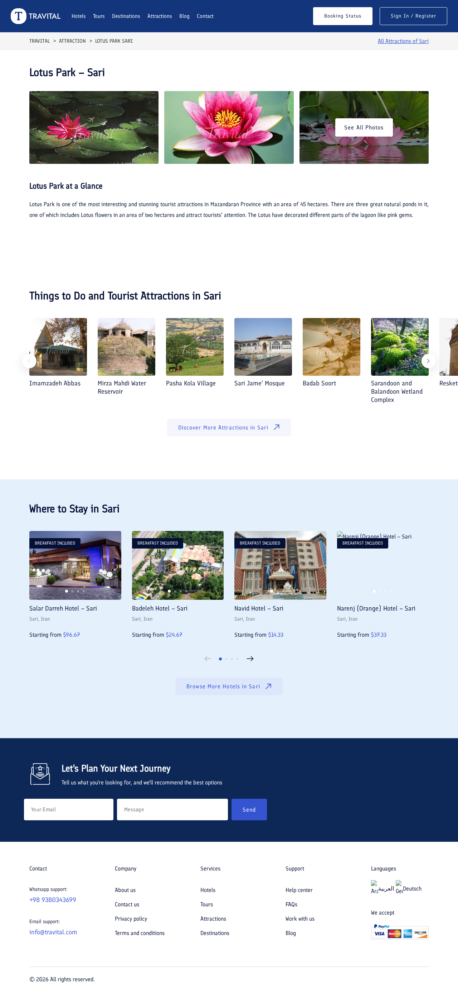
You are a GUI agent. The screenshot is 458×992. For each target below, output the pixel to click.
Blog (184, 16)
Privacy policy (131, 918)
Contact (205, 16)
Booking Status (342, 16)
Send (249, 809)
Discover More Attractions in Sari (223, 427)
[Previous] (29, 361)
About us (125, 890)
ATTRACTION (72, 41)
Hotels (79, 16)
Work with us (300, 918)
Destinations (126, 16)
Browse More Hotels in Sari (223, 686)
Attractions (159, 16)
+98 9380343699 (52, 900)
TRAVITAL (39, 41)
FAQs (291, 904)
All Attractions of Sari (403, 41)
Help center (299, 890)
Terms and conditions (140, 933)
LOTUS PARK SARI (114, 41)
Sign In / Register (413, 16)
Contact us (127, 904)
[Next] (429, 361)
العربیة (386, 888)
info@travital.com (53, 932)
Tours (99, 16)
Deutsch (412, 888)
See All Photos (364, 127)
